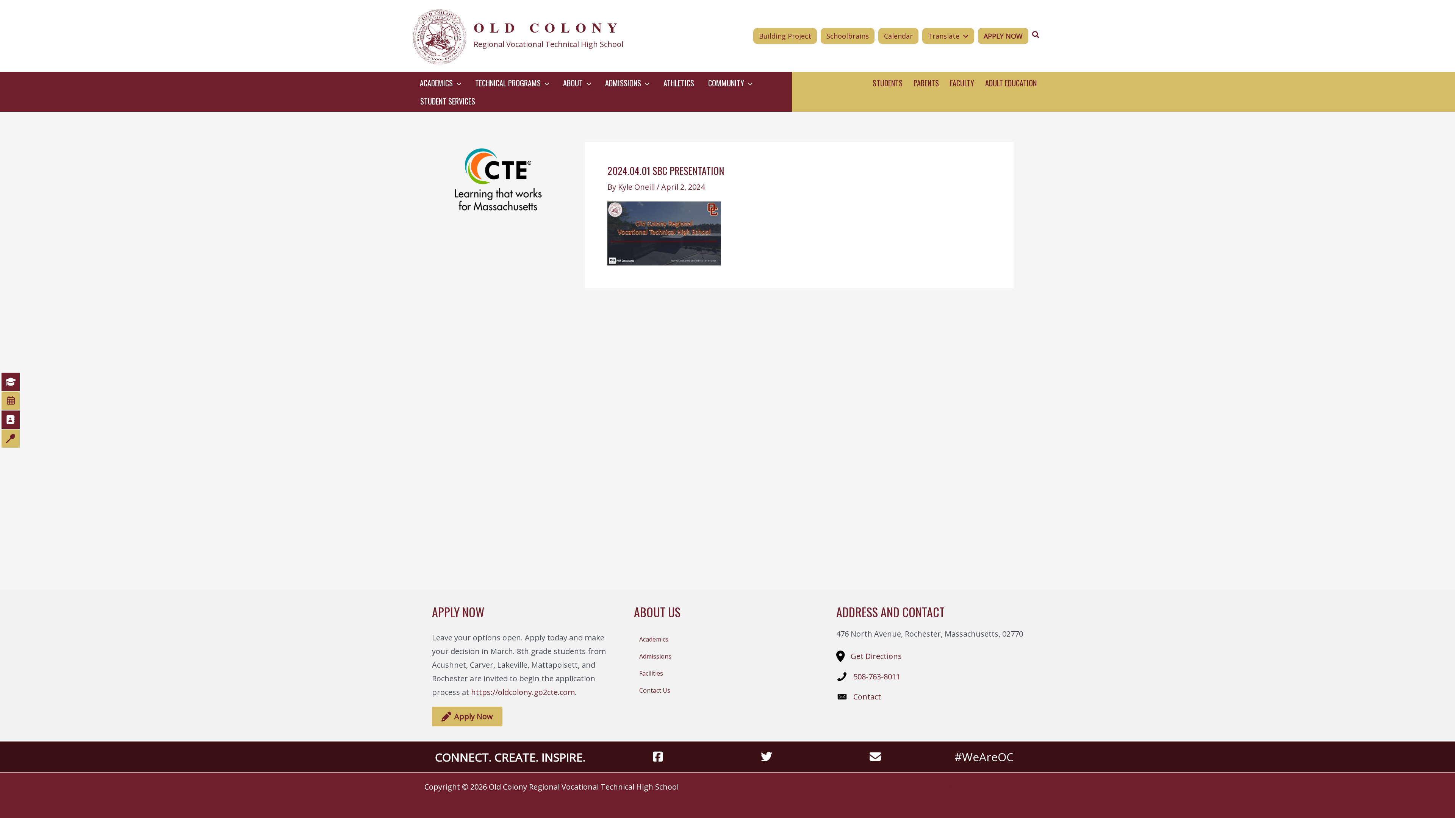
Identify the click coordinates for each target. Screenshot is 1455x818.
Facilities (651, 673)
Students (888, 83)
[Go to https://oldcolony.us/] (540, 36)
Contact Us (654, 690)
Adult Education (1011, 83)
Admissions (655, 656)
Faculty (962, 83)
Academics (653, 639)
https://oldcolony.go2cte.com (523, 692)
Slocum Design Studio (1004, 786)
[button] (457, 83)
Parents (926, 83)
